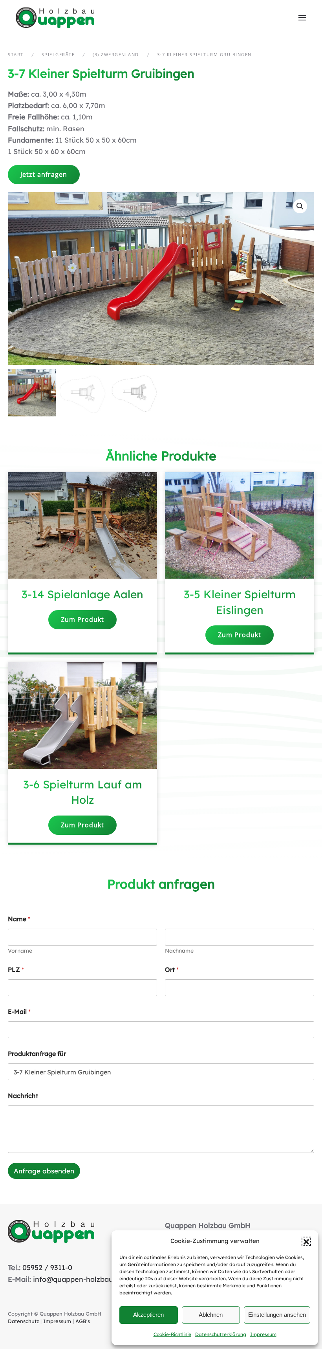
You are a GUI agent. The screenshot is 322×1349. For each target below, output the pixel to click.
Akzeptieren (148, 1314)
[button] (306, 1241)
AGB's (82, 1321)
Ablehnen (211, 1314)
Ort (172, 969)
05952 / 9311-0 (47, 1267)
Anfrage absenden (44, 1171)
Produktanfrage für (37, 1054)
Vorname (20, 951)
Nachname (179, 951)
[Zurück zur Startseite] (56, 17)
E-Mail (19, 1011)
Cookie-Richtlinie (172, 1334)
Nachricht (23, 1096)
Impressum (263, 1334)
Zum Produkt (82, 619)
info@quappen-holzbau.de (78, 1279)
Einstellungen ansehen (277, 1314)
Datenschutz (23, 1321)
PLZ (16, 969)
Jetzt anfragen (43, 174)
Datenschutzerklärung (220, 1334)
